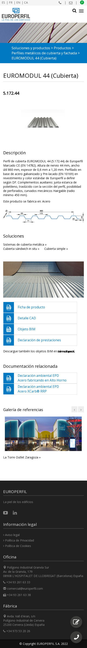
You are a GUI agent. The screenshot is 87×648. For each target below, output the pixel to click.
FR (10, 2)
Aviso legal (12, 535)
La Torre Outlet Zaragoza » (22, 457)
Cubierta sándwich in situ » (21, 249)
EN (18, 2)
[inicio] (16, 14)
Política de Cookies (17, 546)
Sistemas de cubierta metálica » (24, 244)
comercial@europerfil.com (25, 588)
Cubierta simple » (56, 249)
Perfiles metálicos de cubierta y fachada (44, 53)
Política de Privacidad (19, 540)
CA (26, 2)
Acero (46, 201)
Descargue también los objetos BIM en (30, 351)
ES (3, 2)
